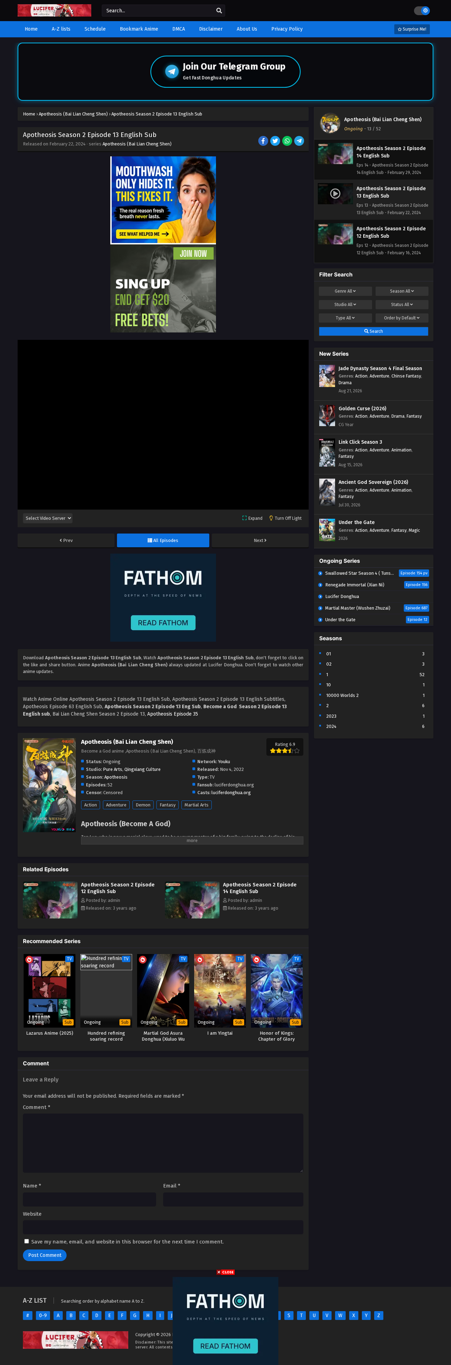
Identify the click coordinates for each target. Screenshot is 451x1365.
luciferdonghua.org (231, 792)
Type (343, 318)
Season (400, 291)
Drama (345, 382)
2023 (331, 716)
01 (328, 653)
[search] (219, 11)
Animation (401, 450)
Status (400, 304)
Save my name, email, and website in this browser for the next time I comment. (127, 1242)
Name (32, 1186)
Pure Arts (112, 769)
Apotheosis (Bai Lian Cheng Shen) (137, 144)
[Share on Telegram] (299, 141)
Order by (400, 318)
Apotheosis (116, 777)
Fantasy (167, 805)
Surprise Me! (414, 29)
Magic (414, 530)
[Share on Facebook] (263, 141)
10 (328, 684)
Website (32, 1214)
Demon (143, 805)
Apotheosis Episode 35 (172, 714)
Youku (224, 761)
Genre (343, 291)
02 (329, 664)
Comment (36, 1107)
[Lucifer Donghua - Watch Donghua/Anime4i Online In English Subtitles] (54, 15)
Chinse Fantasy (406, 376)
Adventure (116, 805)
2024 (331, 726)
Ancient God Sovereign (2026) (373, 482)
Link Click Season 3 (360, 442)
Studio (343, 304)
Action (90, 805)
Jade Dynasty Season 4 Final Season (380, 369)
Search (376, 331)
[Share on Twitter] (275, 141)
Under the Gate (357, 522)
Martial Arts (197, 805)
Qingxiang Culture (142, 769)
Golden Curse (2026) (362, 409)
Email (171, 1186)
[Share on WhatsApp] (287, 141)
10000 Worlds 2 (342, 695)
